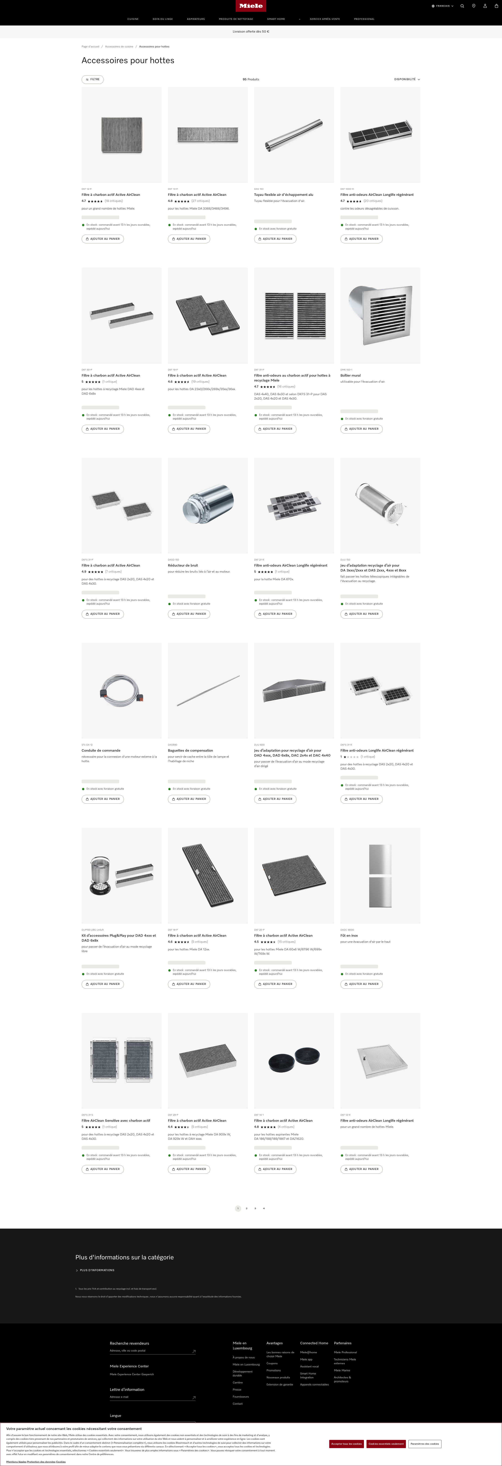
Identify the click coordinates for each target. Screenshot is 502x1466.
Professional (364, 19)
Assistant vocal (309, 1366)
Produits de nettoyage (236, 19)
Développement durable (243, 1373)
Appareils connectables (314, 1384)
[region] (251, 1444)
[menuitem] (135, 18)
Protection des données (41, 1462)
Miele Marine (342, 1370)
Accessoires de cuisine (119, 46)
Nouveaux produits (278, 1377)
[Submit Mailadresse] (194, 1397)
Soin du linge (163, 19)
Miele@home (308, 1352)
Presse (237, 1389)
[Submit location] (194, 1351)
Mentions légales (16, 1462)
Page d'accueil (90, 46)
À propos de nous (244, 1357)
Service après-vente (325, 19)
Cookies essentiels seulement (386, 1444)
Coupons (272, 1363)
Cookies (61, 1462)
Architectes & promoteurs (342, 1379)
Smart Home (276, 19)
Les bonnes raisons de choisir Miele (280, 1354)
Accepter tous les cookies (346, 1444)
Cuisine (133, 19)
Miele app (306, 1359)
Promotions (273, 1370)
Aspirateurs (196, 19)
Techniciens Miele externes (345, 1361)
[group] (122, 171)
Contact (238, 1403)
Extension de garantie (279, 1384)
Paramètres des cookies (425, 1444)
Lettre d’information (127, 1390)
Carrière (238, 1382)
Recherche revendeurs (129, 1343)
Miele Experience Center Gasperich (132, 1374)
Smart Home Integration (308, 1375)
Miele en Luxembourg (246, 1364)
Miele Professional (345, 1352)
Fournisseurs (241, 1396)
